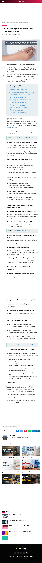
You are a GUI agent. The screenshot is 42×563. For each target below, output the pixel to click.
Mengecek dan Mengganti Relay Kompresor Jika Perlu (19, 99)
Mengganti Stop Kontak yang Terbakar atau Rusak (18, 109)
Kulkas (19, 426)
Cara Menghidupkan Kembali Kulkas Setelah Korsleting (19, 94)
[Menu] (3, 1)
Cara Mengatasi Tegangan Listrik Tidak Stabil (29, 472)
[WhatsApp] (3, 72)
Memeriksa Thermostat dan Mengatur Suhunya (18, 97)
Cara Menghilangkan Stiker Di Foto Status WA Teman (19, 536)
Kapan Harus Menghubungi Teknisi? (15, 110)
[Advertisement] (21, 12)
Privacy (31, 556)
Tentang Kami (12, 556)
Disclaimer (26, 556)
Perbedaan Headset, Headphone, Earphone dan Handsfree (20, 531)
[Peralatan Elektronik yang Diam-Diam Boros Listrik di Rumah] (31, 479)
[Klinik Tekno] (21, 1)
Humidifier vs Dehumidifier (27, 457)
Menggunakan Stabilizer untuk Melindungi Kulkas (18, 107)
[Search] (39, 1)
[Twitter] (3, 70)
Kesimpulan (10, 113)
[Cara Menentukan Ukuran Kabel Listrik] (11, 479)
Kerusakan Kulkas (6, 426)
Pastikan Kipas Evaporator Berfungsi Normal (17, 102)
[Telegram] (3, 78)
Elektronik (7, 22)
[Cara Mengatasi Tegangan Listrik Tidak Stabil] (31, 464)
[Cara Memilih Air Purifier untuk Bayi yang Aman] (11, 464)
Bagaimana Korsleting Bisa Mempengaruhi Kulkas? (19, 89)
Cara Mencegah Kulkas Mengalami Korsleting (17, 112)
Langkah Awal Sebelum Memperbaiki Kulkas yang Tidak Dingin (21, 92)
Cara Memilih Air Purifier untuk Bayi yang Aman (10, 472)
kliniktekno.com (19, 559)
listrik (26, 387)
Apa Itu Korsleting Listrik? (13, 87)
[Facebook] (3, 67)
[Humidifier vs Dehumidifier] (31, 451)
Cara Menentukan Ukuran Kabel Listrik (10, 485)
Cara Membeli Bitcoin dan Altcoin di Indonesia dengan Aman (21, 514)
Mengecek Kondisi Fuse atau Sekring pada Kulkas (18, 95)
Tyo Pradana (6, 34)
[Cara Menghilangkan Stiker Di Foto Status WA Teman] (5, 538)
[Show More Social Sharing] (37, 37)
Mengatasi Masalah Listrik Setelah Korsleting (17, 104)
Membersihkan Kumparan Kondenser (16, 100)
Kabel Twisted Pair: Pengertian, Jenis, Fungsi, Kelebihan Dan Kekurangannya (24, 525)
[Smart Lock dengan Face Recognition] (11, 451)
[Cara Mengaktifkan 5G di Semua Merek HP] (5, 522)
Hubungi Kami (19, 556)
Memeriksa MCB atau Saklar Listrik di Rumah (17, 105)
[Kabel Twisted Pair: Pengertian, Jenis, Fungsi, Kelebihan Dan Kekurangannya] (5, 527)
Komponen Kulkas (13, 426)
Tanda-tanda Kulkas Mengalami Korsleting (17, 91)
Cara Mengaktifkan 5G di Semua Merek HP (17, 520)
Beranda (3, 22)
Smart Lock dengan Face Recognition (10, 457)
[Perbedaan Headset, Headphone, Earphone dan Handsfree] (5, 533)
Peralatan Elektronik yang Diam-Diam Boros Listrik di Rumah (30, 486)
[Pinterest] (3, 75)
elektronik (9, 127)
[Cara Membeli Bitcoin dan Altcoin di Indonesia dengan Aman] (5, 516)
